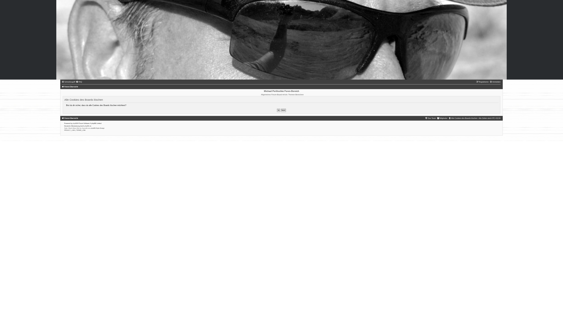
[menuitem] (79, 82)
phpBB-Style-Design (98, 128)
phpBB (75, 123)
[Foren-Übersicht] (281, 40)
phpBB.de (87, 126)
